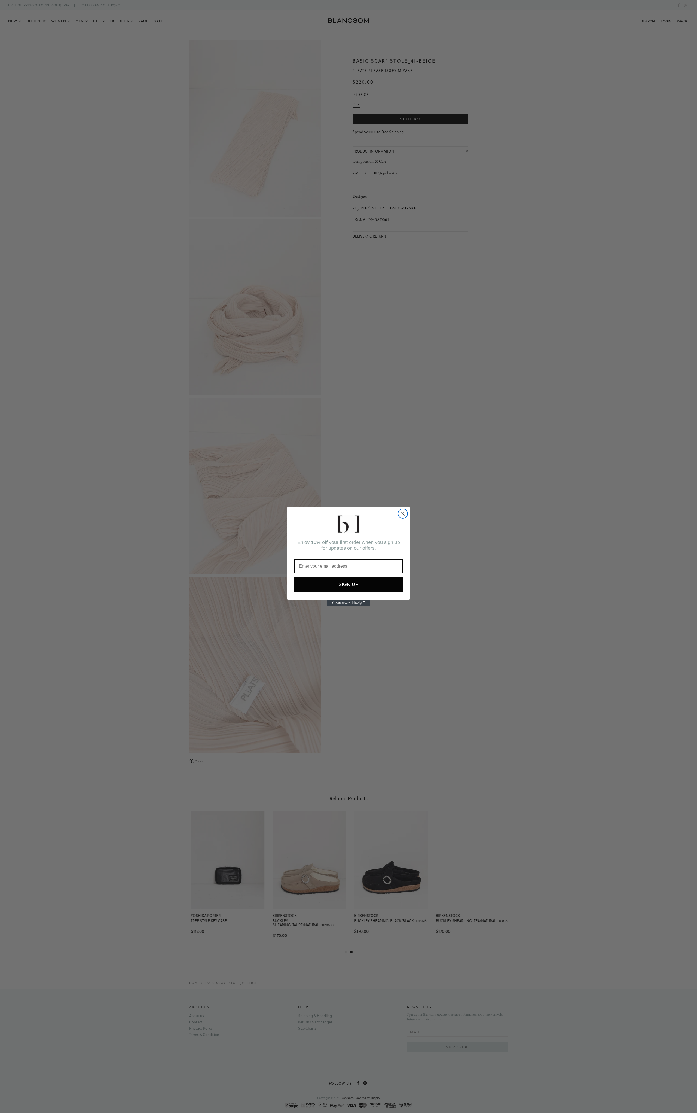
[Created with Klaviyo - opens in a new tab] (348, 603)
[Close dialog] (403, 513)
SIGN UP (348, 584)
